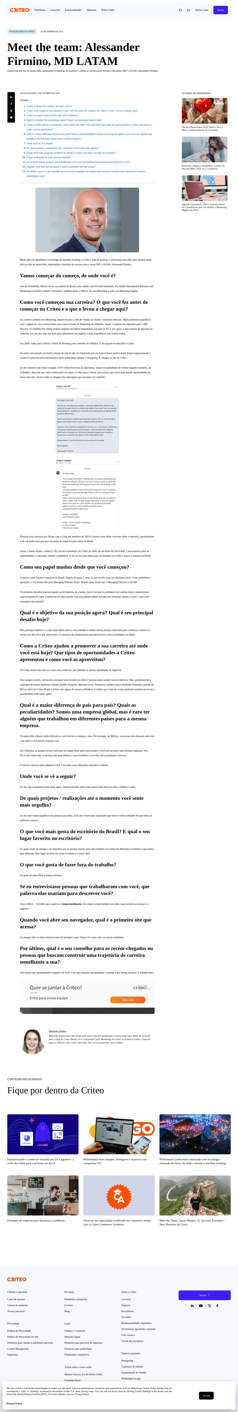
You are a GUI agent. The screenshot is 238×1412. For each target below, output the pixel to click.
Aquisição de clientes (132, 1366)
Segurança (12, 1354)
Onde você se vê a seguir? (39, 143)
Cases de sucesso (16, 1299)
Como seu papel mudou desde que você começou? (52, 115)
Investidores (127, 1311)
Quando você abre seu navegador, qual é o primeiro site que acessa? (61, 166)
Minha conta (201, 10)
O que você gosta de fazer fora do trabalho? (48, 157)
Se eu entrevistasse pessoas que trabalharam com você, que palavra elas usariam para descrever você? (78, 162)
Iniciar (220, 10)
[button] (180, 10)
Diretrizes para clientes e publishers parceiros (30, 1342)
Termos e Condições (74, 1330)
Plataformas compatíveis (76, 1354)
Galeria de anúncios (17, 1305)
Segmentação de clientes (133, 1372)
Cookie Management (18, 1348)
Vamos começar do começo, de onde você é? (49, 106)
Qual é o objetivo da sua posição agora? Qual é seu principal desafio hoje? (64, 120)
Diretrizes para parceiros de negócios (83, 1342)
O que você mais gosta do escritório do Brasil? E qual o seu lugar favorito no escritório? (71, 152)
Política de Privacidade (19, 1330)
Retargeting (127, 1360)
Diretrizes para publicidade (78, 1348)
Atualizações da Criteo (22, 31)
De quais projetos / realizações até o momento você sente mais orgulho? (62, 148)
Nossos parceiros (16, 1311)
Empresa (125, 1305)
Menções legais (72, 1336)
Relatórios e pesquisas (75, 1299)
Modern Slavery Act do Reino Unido (83, 1374)
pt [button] (188, 10)
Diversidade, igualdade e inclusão (138, 1329)
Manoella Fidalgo (57, 1031)
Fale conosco (128, 1335)
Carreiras (126, 1299)
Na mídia (126, 1317)
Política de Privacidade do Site (22, 1336)
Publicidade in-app (131, 1378)
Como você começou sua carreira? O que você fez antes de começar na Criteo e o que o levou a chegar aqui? (82, 110)
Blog (66, 1311)
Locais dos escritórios (132, 1341)
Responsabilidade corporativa (136, 1323)
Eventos (68, 1305)
